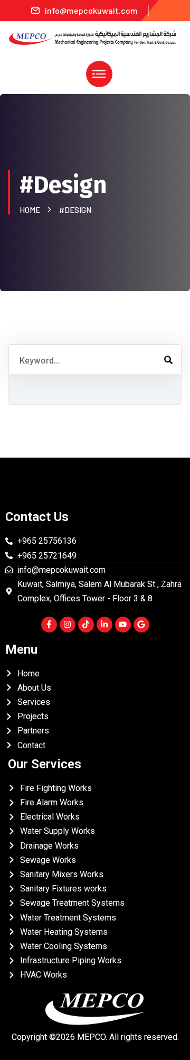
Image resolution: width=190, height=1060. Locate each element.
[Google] (141, 625)
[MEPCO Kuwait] (95, 37)
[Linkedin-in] (104, 625)
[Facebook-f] (49, 625)
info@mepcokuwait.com (91, 10)
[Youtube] (123, 625)
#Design (75, 210)
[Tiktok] (86, 625)
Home (31, 210)
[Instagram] (67, 625)
